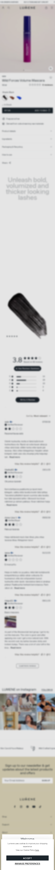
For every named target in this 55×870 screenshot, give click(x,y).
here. (37, 850)
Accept (27, 858)
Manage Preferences (27, 863)
